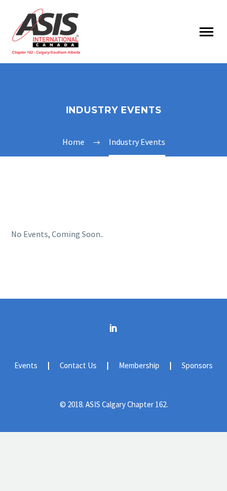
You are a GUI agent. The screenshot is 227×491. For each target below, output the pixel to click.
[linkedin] (113, 327)
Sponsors (197, 366)
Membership (139, 366)
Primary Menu (206, 32)
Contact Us (78, 366)
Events (25, 366)
